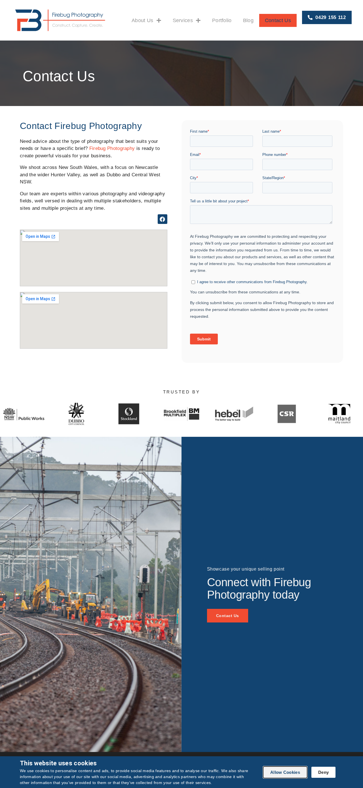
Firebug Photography (112, 148)
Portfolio (222, 20)
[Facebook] (162, 219)
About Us (142, 20)
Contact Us (278, 20)
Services (183, 20)
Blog (248, 20)
